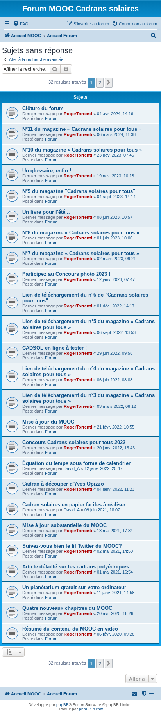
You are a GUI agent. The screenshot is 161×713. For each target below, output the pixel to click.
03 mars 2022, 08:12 (116, 406)
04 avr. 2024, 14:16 (115, 113)
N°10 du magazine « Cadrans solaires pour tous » (82, 150)
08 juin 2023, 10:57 (114, 217)
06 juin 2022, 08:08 (114, 379)
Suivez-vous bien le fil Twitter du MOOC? (72, 546)
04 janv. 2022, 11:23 (115, 489)
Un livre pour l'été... (46, 212)
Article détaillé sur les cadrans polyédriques (75, 567)
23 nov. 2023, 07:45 (115, 155)
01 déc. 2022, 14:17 (115, 306)
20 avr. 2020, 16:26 (115, 613)
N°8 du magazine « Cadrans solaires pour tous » (80, 233)
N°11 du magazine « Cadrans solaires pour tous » (81, 129)
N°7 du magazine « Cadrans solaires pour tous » (80, 253)
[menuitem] (21, 24)
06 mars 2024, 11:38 (116, 134)
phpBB (62, 704)
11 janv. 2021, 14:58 (115, 592)
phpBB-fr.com (91, 709)
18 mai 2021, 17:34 (115, 530)
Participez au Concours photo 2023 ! (66, 274)
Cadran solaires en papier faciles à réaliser (73, 504)
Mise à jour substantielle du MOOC (64, 525)
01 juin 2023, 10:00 (114, 238)
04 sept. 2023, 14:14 (116, 196)
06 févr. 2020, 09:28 (115, 634)
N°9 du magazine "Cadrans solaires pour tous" (78, 191)
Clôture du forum (43, 108)
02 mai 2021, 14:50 (115, 551)
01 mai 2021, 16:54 (115, 572)
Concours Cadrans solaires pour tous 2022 (73, 442)
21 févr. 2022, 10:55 (115, 427)
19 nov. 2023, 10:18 (115, 175)
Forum (51, 118)
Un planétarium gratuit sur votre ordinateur (74, 587)
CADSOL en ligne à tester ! (54, 348)
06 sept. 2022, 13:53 (116, 332)
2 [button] (99, 82)
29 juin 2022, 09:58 (114, 353)
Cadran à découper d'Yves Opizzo (63, 484)
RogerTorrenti (78, 113)
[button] (109, 82)
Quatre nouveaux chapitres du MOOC (67, 608)
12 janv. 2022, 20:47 (103, 468)
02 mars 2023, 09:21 (116, 258)
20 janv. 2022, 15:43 (116, 447)
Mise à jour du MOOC (48, 422)
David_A (72, 468)
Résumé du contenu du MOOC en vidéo (70, 629)
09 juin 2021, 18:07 (102, 509)
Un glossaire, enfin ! (46, 170)
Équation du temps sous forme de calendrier (76, 463)
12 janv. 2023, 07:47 (116, 279)
